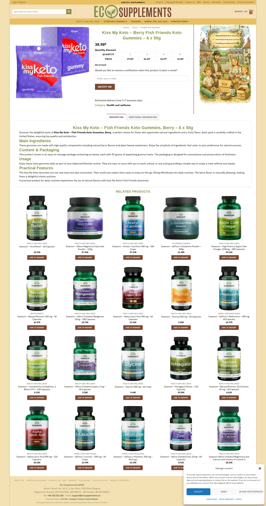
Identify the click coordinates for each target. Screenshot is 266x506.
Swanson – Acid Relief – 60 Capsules (37, 246)
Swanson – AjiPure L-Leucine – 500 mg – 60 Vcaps (85, 458)
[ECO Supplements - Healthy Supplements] (133, 11)
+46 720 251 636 (55, 495)
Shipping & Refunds (174, 2)
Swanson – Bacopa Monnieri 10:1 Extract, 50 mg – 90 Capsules (229, 388)
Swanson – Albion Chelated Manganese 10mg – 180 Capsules (85, 318)
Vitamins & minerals (115, 21)
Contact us (190, 2)
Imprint (239, 499)
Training (135, 21)
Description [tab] (116, 117)
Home (126, 27)
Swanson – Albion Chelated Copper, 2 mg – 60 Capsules (85, 388)
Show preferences (250, 491)
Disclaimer (216, 2)
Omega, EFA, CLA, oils (155, 21)
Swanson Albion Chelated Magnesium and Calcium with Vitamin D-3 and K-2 (229, 458)
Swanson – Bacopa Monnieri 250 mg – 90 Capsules (37, 318)
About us (159, 2)
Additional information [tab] (143, 117)
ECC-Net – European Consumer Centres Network (79, 499)
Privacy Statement (226, 499)
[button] (259, 468)
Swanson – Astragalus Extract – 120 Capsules (181, 388)
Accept (198, 491)
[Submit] (68, 11)
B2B (199, 2)
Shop (134, 27)
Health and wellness (88, 21)
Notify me (105, 86)
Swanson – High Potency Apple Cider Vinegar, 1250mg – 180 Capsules (229, 248)
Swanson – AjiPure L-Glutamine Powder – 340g (181, 248)
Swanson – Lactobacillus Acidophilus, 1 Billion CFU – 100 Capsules (37, 388)
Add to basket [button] (37, 257)
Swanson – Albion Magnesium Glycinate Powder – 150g (85, 248)
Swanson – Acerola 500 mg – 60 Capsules (181, 316)
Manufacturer (179, 21)
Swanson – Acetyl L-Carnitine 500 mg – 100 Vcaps (133, 248)
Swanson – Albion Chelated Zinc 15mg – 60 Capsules (181, 458)
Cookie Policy (212, 499)
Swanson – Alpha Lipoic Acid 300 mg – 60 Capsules (133, 318)
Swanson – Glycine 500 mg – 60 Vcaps (133, 386)
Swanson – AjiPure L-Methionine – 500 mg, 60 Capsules (229, 318)
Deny (224, 491)
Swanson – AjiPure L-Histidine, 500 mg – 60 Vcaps (133, 458)
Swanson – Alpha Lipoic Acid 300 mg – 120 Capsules (36, 458)
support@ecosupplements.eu (86, 495)
